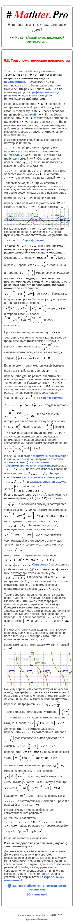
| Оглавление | (37, 894)
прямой (30, 114)
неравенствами (15, 81)
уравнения (46, 71)
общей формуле (32, 240)
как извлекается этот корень (42, 477)
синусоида (12, 154)
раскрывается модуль (50, 481)
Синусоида (40, 564)
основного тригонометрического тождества (28, 464)
